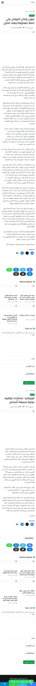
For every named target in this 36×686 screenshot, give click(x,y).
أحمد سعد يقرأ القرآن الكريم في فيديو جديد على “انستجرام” (10, 297)
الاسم (32, 358)
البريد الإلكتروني (30, 366)
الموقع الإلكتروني (29, 373)
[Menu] (3, 3)
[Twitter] (23, 270)
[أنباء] (32, 2)
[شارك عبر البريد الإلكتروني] (23, 274)
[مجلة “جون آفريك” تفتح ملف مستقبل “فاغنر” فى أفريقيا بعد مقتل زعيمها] (26, 289)
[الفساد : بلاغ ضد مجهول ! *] (26, 309)
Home (31, 11)
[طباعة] (16, 274)
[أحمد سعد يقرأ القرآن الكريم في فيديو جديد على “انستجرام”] (9, 289)
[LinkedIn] (16, 270)
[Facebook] (30, 270)
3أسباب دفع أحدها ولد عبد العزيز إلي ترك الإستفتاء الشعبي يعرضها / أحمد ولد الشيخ (9, 318)
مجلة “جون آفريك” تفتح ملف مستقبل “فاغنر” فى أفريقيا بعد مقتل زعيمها (26, 297)
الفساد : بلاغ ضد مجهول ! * (26, 316)
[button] (21, 682)
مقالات (26, 11)
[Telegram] (30, 274)
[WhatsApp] (9, 270)
